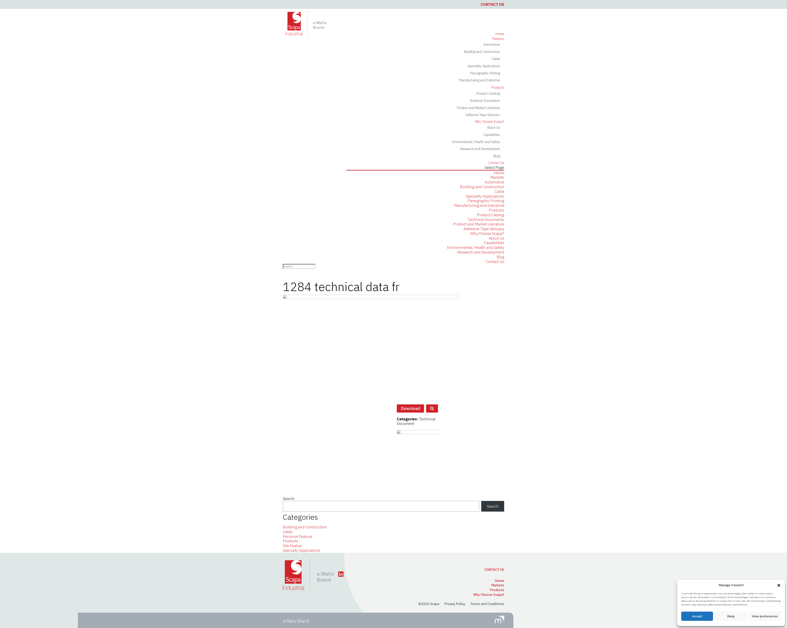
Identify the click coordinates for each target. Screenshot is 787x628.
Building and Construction (482, 52)
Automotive (491, 44)
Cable (496, 59)
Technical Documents (485, 101)
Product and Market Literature (478, 108)
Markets (497, 177)
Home (499, 172)
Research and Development (480, 149)
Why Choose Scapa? (487, 233)
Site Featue (292, 545)
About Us (496, 238)
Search (289, 498)
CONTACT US (494, 570)
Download (410, 408)
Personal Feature (297, 536)
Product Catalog (488, 93)
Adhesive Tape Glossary (482, 115)
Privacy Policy (454, 604)
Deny (731, 616)
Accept (697, 616)
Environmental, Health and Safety (476, 142)
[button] (779, 585)
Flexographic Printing (485, 73)
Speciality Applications (484, 66)
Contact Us (492, 4)
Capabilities (491, 135)
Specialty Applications (301, 550)
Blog (496, 156)
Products (496, 210)
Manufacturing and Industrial (479, 80)
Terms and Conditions (487, 604)
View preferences (765, 616)
